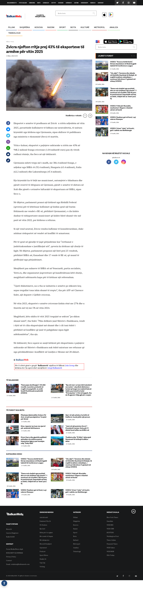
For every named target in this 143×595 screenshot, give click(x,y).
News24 (92, 3)
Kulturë (85, 27)
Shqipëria (25, 27)
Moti (38, 3)
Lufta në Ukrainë (73, 39)
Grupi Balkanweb (54, 368)
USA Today (110, 555)
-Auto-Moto (12, 38)
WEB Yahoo (111, 548)
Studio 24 (43, 559)
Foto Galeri (23, 3)
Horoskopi (84, 3)
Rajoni (50, 27)
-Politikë (22, 38)
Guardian (110, 521)
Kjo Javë (42, 529)
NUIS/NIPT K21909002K (14, 553)
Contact (9, 560)
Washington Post (113, 536)
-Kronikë (22, 33)
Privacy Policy (11, 557)
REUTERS (110, 532)
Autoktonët (44, 517)
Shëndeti (69, 3)
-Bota (60, 33)
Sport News (44, 555)
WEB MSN (110, 551)
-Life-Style (97, 38)
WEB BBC (110, 525)
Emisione (32, 3)
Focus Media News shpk (14, 549)
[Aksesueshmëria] (4, 583)
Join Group (70, 365)
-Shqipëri (62, 38)
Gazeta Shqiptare (12, 533)
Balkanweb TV (12, 3)
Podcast (42, 551)
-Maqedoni (50, 38)
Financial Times (112, 544)
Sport (62, 27)
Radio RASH (10, 537)
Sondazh (46, 3)
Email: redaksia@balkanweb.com (17, 564)
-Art (81, 33)
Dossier (60, 3)
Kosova (39, 27)
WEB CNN (110, 529)
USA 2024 (73, 33)
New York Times (112, 517)
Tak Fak (42, 563)
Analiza (114, 27)
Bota (73, 27)
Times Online (111, 540)
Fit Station (43, 525)
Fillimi (11, 27)
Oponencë (43, 548)
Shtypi (53, 3)
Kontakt (101, 3)
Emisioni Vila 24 (45, 521)
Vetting (42, 566)
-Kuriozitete (98, 33)
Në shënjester (44, 540)
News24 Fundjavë (46, 544)
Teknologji (14, 33)
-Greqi (49, 33)
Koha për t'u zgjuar (46, 532)
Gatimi (76, 3)
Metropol (99, 27)
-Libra (82, 38)
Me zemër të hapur (46, 536)
